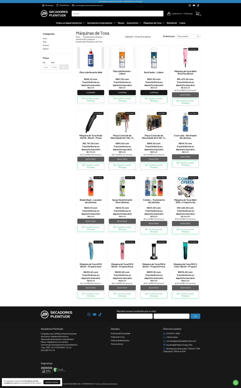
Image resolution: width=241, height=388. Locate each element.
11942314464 (64, 5)
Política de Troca (118, 337)
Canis (182, 23)
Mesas (121, 23)
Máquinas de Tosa (152, 23)
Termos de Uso (117, 344)
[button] (90, 99)
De (44, 62)
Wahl (44, 42)
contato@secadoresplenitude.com (89, 5)
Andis (45, 39)
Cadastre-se (177, 14)
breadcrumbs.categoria (92, 37)
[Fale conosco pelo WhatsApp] (235, 382)
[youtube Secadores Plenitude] (194, 5)
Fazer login (188, 14)
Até (52, 62)
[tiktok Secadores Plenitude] (198, 5)
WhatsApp (49, 5)
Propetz (46, 45)
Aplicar (64, 67)
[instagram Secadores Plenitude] (190, 5)
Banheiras (172, 23)
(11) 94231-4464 (173, 333)
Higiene (46, 49)
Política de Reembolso (120, 340)
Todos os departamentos (69, 23)
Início (78, 37)
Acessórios (132, 23)
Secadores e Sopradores (99, 23)
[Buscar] (160, 13)
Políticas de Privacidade (120, 333)
